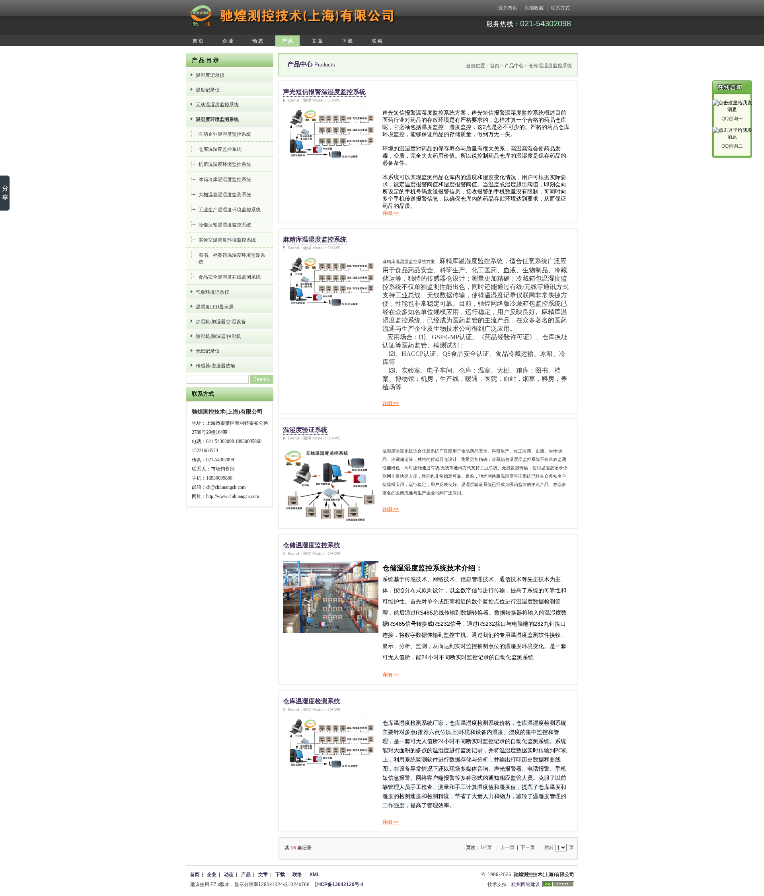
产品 (246, 874)
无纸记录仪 (208, 351)
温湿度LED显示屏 (215, 307)
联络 (297, 874)
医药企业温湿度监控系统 (225, 134)
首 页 (198, 41)
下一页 (527, 847)
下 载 (347, 41)
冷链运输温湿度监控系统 (225, 225)
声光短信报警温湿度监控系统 (324, 91)
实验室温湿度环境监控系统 (227, 240)
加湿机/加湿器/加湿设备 (221, 321)
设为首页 (507, 8)
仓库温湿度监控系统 (220, 149)
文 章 (317, 41)
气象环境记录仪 (212, 292)
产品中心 (514, 65)
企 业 (227, 41)
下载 (280, 874)
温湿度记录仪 (210, 75)
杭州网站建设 (525, 884)
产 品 (287, 41)
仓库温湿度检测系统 (311, 701)
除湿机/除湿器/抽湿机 (218, 336)
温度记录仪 (208, 90)
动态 (229, 874)
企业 (211, 874)
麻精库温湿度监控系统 (315, 239)
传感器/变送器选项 (215, 366)
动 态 (257, 41)
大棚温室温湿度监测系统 (225, 194)
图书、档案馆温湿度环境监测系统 (232, 258)
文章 (263, 874)
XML (315, 874)
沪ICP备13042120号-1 (339, 884)
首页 (494, 65)
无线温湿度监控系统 (217, 104)
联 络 (377, 41)
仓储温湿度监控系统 (311, 545)
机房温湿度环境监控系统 (225, 164)
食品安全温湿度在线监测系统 (230, 277)
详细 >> (390, 213)
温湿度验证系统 (305, 429)
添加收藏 (534, 8)
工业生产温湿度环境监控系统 (230, 210)
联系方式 (560, 8)
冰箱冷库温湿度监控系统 (225, 179)
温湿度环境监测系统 (217, 119)
